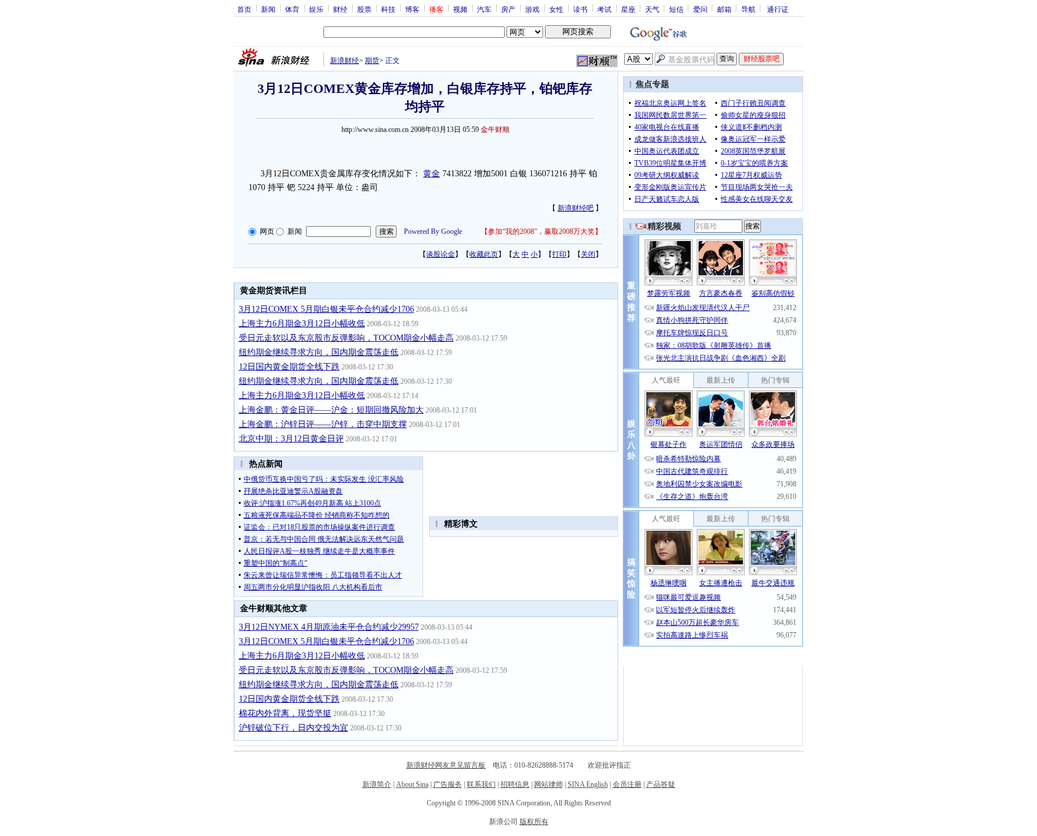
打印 (559, 254)
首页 (244, 9)
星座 (628, 9)
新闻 (268, 9)
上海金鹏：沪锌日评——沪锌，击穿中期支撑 (323, 424)
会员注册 (627, 784)
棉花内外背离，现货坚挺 (285, 713)
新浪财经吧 (576, 208)
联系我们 (481, 784)
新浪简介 (376, 784)
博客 (412, 9)
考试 (604, 9)
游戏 (532, 9)
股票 (364, 9)
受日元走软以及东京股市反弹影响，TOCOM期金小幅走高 (346, 337)
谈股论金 (440, 254)
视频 (460, 9)
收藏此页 (483, 254)
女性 (556, 9)
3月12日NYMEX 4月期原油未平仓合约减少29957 (329, 627)
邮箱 (724, 9)
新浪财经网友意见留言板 (445, 765)
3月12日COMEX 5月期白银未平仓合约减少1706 (326, 309)
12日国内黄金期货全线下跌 (289, 366)
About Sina (412, 784)
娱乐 (316, 9)
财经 (340, 9)
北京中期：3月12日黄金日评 (291, 438)
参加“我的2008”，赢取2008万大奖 (541, 231)
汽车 (484, 9)
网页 (267, 231)
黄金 (431, 173)
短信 (676, 9)
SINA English (588, 784)
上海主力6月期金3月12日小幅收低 (302, 323)
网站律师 (548, 784)
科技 (388, 9)
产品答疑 (660, 784)
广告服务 (447, 784)
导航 (748, 9)
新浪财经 (344, 60)
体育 (292, 9)
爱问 (700, 9)
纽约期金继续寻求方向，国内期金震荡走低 (318, 352)
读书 (580, 9)
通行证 (778, 9)
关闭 (588, 254)
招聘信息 (514, 784)
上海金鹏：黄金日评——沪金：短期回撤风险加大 (331, 409)
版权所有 (534, 821)
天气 (652, 9)
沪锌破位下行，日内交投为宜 (293, 727)
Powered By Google (433, 231)
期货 (372, 60)
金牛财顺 (495, 129)
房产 (508, 9)
